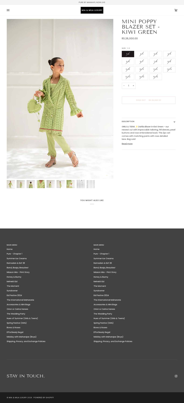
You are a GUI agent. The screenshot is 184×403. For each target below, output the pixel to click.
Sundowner (12, 290)
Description (128, 121)
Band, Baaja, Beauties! (17, 267)
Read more (127, 143)
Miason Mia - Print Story (18, 272)
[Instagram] (176, 376)
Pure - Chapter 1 (14, 253)
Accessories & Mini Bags (18, 304)
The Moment (13, 286)
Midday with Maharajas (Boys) (22, 336)
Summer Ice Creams (17, 258)
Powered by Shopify (44, 397)
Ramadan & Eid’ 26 (16, 263)
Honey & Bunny (14, 277)
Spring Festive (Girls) (17, 323)
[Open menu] (11, 10)
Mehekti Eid (12, 281)
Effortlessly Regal (15, 332)
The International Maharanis (20, 300)
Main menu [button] (12, 245)
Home (10, 249)
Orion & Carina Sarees (17, 309)
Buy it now (148, 111)
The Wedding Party (16, 313)
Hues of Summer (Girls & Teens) (22, 318)
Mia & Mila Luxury (18, 397)
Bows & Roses (13, 327)
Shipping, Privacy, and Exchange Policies (26, 341)
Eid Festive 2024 (14, 295)
